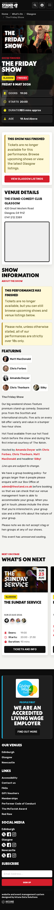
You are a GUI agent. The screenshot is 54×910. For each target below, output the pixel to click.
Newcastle (8, 762)
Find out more (27, 731)
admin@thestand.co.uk (17, 486)
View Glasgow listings (27, 178)
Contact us (9, 782)
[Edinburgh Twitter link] (4, 834)
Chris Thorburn (22, 454)
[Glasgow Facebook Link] (9, 845)
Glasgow (31, 14)
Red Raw (7, 814)
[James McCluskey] (6, 620)
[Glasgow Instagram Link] (14, 845)
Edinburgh (8, 752)
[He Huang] (12, 620)
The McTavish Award (14, 808)
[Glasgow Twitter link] (4, 845)
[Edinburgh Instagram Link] (14, 834)
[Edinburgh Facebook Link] (9, 834)
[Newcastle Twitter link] (4, 855)
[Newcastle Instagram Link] (14, 855)
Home (5, 14)
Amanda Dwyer (25, 449)
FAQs (5, 788)
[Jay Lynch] (18, 620)
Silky (37, 458)
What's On (17, 14)
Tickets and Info (25, 649)
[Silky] (23, 620)
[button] (49, 5)
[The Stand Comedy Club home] (10, 5)
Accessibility (9, 777)
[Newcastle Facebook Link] (9, 855)
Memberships (10, 798)
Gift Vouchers (10, 793)
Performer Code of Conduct (19, 803)
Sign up (27, 882)
